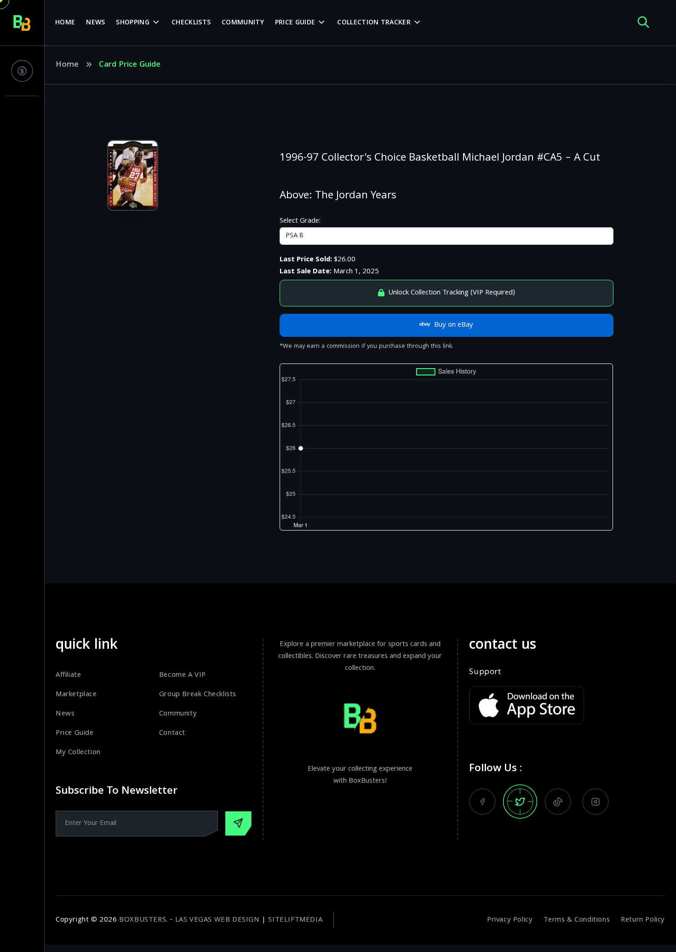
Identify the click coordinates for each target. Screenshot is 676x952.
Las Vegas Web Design (217, 920)
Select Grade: (300, 221)
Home (65, 23)
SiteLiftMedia (295, 920)
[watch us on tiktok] (557, 801)
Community (243, 23)
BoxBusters (142, 920)
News (95, 23)
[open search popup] (643, 23)
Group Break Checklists (197, 694)
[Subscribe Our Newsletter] (238, 823)
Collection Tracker (373, 23)
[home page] (22, 23)
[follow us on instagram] (595, 801)
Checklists (191, 23)
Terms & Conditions (577, 920)
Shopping (132, 23)
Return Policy (643, 920)
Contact (172, 733)
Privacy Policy (510, 920)
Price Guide (295, 23)
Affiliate (68, 675)
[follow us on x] (520, 801)
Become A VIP (182, 675)
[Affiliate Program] (22, 71)
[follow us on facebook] (482, 801)
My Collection (78, 752)
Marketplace (76, 694)
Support (485, 672)
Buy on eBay (453, 325)
